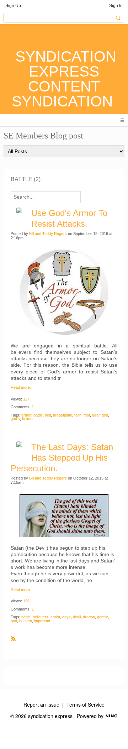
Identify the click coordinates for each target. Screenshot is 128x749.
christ (55, 617)
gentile (102, 617)
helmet (27, 419)
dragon (89, 617)
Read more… (22, 387)
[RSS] (13, 638)
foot (87, 415)
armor (26, 415)
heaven (25, 621)
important (42, 621)
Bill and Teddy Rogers (48, 233)
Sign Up (13, 5)
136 (26, 601)
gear (96, 415)
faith (77, 415)
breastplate (62, 415)
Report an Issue (41, 704)
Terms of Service (85, 704)
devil (77, 617)
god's (15, 419)
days (66, 617)
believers (40, 617)
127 (26, 399)
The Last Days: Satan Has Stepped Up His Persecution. (62, 457)
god (105, 415)
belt (48, 415)
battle (38, 415)
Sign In (116, 5)
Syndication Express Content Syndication (64, 79)
